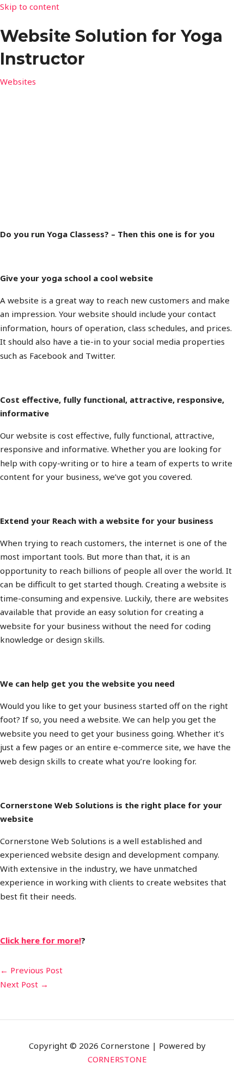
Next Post (24, 984)
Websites (18, 81)
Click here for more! (40, 940)
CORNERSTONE (117, 1059)
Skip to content (29, 6)
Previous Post (31, 970)
